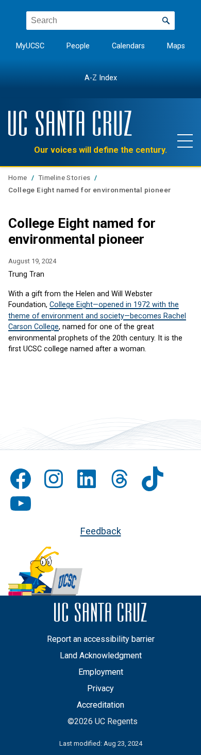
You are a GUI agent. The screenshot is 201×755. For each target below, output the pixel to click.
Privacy (100, 688)
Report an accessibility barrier (101, 639)
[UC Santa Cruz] (70, 123)
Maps (176, 46)
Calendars (128, 46)
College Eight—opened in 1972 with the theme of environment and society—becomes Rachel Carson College (97, 315)
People (78, 46)
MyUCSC (30, 46)
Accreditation (100, 705)
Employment (100, 672)
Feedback (100, 531)
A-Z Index (101, 78)
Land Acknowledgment (101, 655)
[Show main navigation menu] (185, 140)
